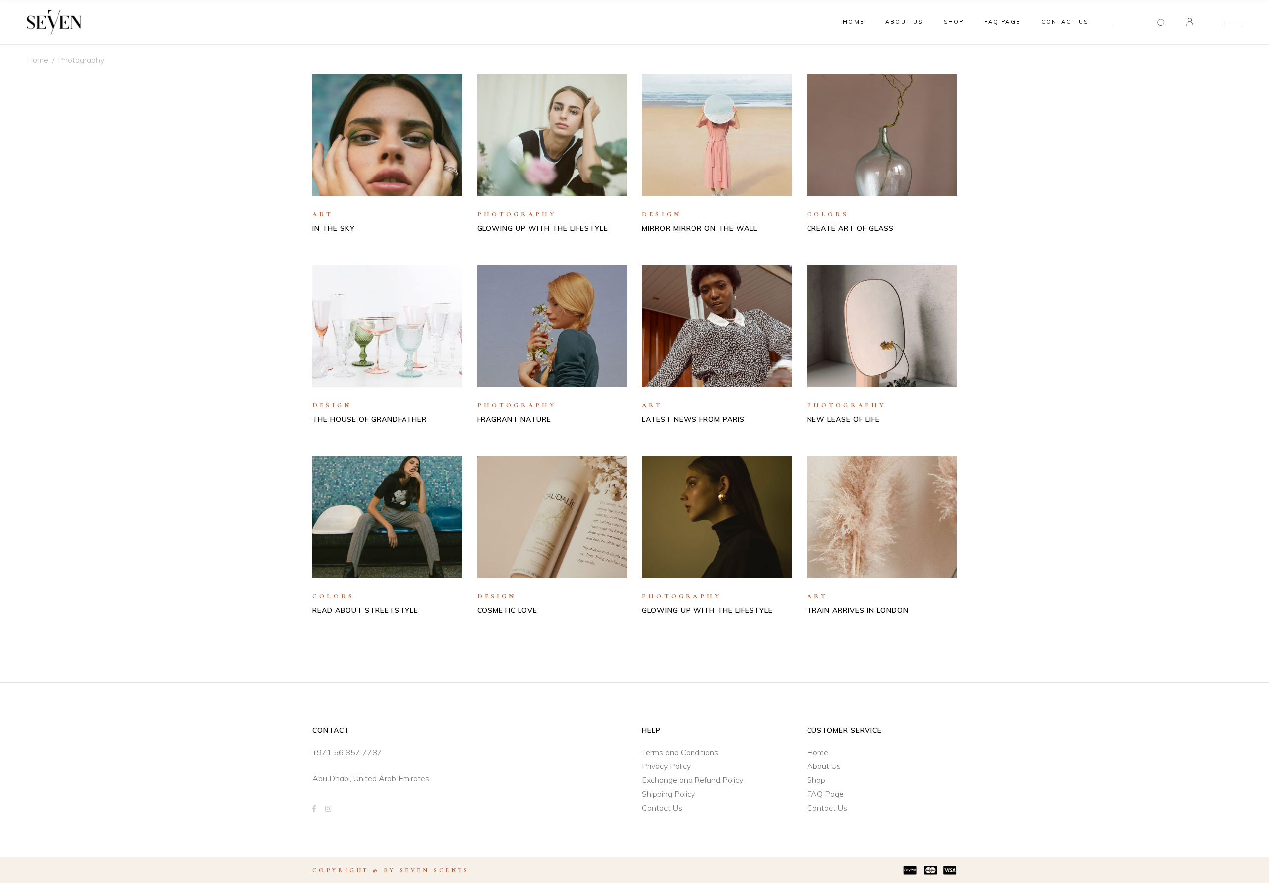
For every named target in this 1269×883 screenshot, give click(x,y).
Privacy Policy (666, 766)
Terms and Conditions (680, 752)
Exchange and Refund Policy (692, 780)
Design (661, 214)
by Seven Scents (426, 870)
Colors (828, 214)
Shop (816, 780)
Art (323, 214)
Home (37, 60)
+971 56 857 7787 (347, 752)
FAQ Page (825, 794)
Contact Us (662, 808)
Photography (517, 214)
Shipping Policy (668, 794)
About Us (824, 766)
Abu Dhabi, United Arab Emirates (370, 778)
